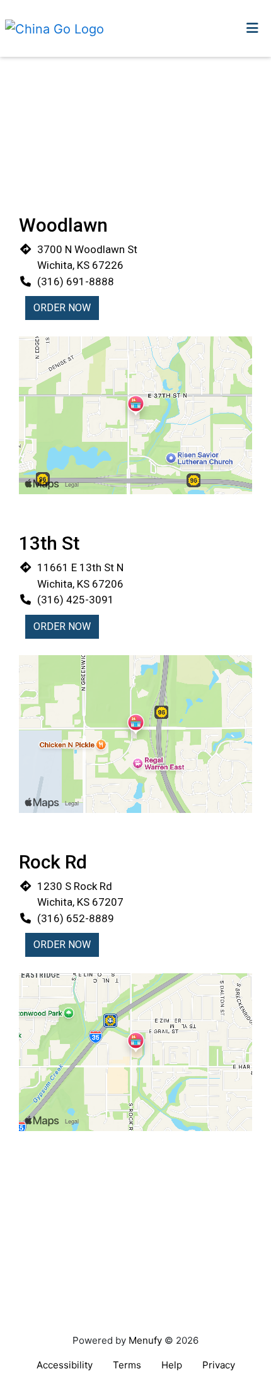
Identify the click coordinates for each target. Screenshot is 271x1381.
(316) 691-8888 (75, 281)
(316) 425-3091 (75, 599)
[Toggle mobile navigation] (252, 28)
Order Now (62, 308)
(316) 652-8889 (75, 918)
